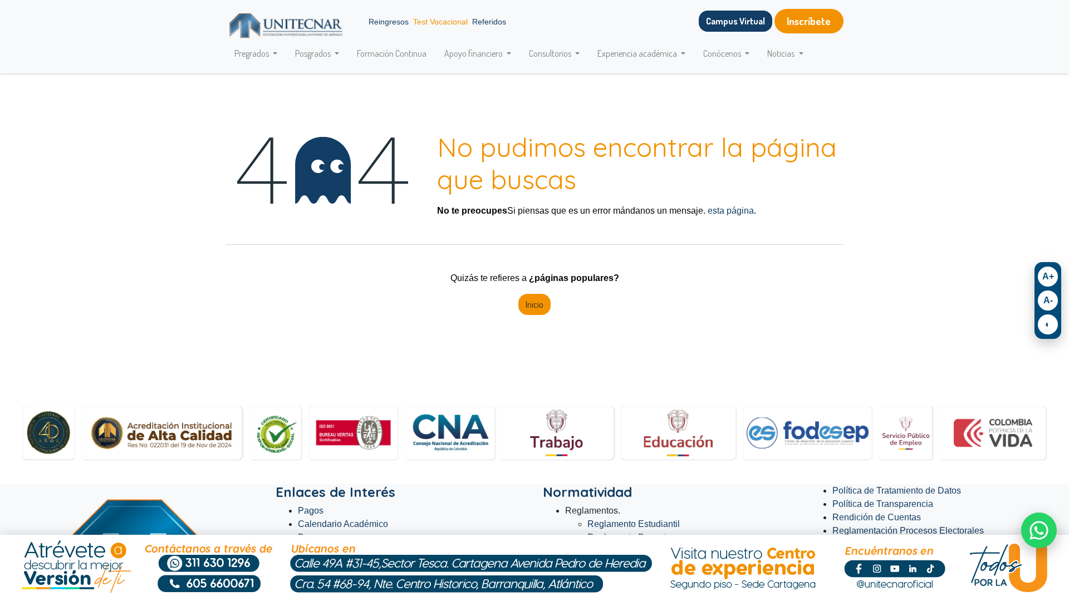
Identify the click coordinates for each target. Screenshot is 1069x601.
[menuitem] (391, 53)
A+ (1048, 276)
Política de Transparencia (882, 504)
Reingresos (389, 21)
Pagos (310, 510)
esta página (731, 210)
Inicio (534, 304)
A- (1048, 300)
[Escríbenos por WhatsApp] (1039, 530)
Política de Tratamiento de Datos (896, 490)
